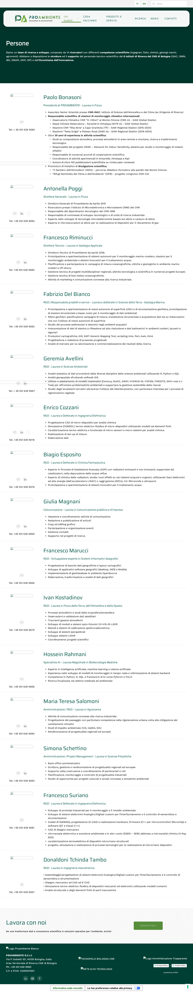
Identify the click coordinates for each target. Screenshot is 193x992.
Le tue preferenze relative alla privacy (109, 988)
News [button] (155, 18)
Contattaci (148, 926)
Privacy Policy (162, 965)
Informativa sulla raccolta (67, 988)
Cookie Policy (180, 965)
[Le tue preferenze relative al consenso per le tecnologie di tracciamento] (188, 987)
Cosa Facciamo (90, 18)
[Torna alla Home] (37, 19)
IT (137, 3)
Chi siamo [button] (68, 18)
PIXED (175, 972)
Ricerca (140, 18)
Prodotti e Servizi (114, 18)
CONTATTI (171, 18)
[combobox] (169, 4)
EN (144, 3)
